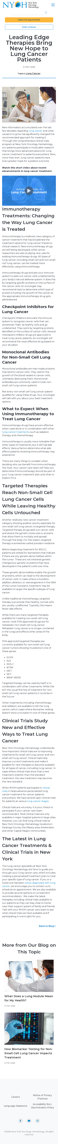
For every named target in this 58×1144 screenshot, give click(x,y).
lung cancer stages (38, 801)
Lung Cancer (33, 73)
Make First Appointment (29, 20)
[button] (46, 12)
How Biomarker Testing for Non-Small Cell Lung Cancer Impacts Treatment (28, 1053)
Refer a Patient (29, 27)
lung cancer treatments (15, 432)
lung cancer (36, 130)
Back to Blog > (47, 926)
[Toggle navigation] (53, 5)
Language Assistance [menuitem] (15, 1106)
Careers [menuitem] (15, 1097)
